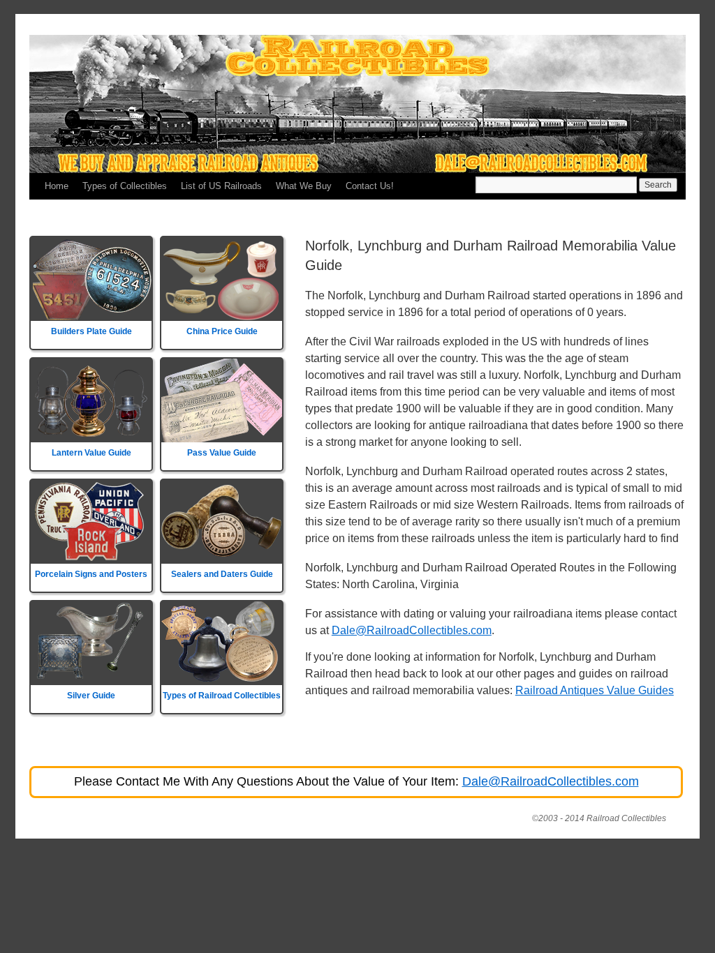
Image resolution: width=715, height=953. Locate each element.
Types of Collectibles (124, 186)
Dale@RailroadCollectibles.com (412, 630)
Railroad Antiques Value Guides (594, 690)
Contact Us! (370, 186)
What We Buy (304, 186)
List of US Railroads (221, 186)
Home (56, 186)
